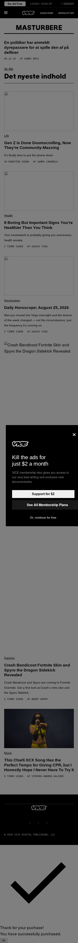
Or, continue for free (43, 517)
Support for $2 (43, 494)
